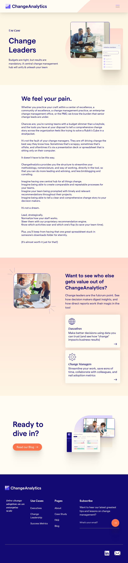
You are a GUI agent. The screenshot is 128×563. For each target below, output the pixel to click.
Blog (57, 526)
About (58, 508)
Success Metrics (39, 523)
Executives (36, 508)
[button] (117, 6)
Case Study (61, 514)
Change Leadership (36, 516)
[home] (27, 6)
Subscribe (86, 500)
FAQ (57, 520)
